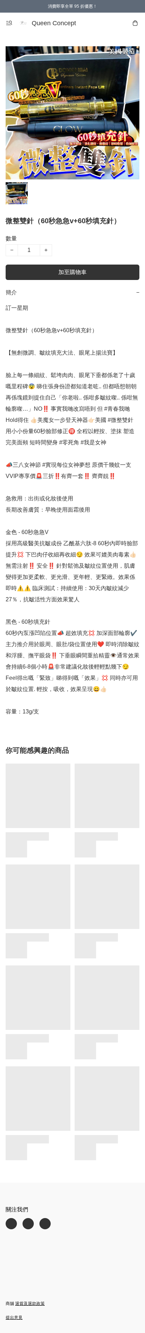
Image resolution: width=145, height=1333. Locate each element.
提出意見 (14, 1317)
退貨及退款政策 (30, 1303)
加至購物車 (72, 272)
